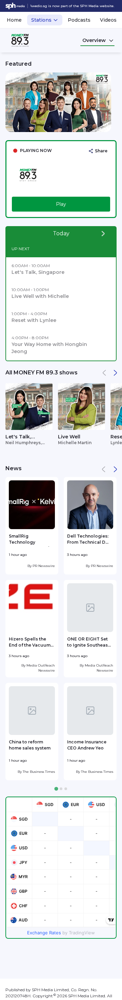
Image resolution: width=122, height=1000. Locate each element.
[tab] (56, 789)
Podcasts (79, 20)
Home (14, 20)
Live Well (69, 437)
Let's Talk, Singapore (18, 437)
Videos (108, 20)
